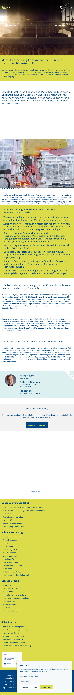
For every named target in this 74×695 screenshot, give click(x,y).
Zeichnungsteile (10, 550)
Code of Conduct (10, 604)
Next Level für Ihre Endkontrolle (16, 575)
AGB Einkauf (8, 681)
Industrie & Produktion (12, 537)
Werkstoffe (8, 520)
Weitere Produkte (10, 562)
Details (25, 687)
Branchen (7, 514)
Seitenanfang (37, 492)
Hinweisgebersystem (11, 611)
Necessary (30, 676)
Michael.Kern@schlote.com (32, 393)
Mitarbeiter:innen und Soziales (16, 598)
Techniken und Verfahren (13, 517)
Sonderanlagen (9, 553)
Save (35, 687)
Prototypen (8, 546)
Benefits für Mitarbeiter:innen (15, 630)
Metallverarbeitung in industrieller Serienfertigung (24, 507)
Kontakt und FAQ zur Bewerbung (17, 646)
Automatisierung (10, 556)
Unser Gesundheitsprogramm (15, 643)
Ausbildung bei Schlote (13, 639)
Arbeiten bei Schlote (11, 633)
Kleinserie (7, 543)
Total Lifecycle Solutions (13, 526)
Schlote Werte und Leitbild (14, 595)
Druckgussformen (10, 559)
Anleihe (6, 608)
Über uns (7, 585)
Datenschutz (8, 678)
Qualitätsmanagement (12, 523)
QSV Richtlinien (9, 688)
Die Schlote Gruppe (11, 589)
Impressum (8, 675)
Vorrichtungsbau (10, 540)
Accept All (46, 687)
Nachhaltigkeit (9, 601)
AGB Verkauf (8, 684)
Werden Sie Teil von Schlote (15, 636)
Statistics (25, 681)
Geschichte (8, 592)
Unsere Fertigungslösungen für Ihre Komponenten (24, 511)
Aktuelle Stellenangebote (14, 627)
